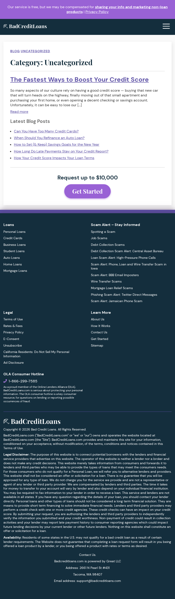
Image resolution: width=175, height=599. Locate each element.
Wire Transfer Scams (106, 281)
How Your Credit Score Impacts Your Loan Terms (54, 158)
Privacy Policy (97, 11)
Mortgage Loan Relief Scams (112, 288)
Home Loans (12, 264)
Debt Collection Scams (108, 245)
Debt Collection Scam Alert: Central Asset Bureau (127, 251)
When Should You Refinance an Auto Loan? (49, 137)
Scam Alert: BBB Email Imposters (115, 275)
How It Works (100, 326)
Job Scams (99, 238)
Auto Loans (11, 258)
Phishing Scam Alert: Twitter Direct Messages (124, 295)
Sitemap (97, 345)
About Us (97, 319)
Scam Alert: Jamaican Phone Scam (116, 301)
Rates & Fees (13, 326)
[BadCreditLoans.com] (25, 26)
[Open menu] (166, 26)
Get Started (87, 191)
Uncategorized (35, 51)
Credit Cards (12, 238)
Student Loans (14, 251)
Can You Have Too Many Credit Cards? (46, 131)
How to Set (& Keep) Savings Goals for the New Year (56, 144)
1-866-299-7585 (23, 381)
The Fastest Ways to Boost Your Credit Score (79, 79)
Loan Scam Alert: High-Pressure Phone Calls (123, 258)
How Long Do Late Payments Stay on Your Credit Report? (61, 151)
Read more (19, 111)
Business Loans (14, 245)
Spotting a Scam (103, 232)
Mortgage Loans (15, 271)
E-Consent (11, 339)
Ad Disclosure (13, 362)
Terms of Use (13, 319)
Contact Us (99, 332)
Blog (15, 51)
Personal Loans (14, 232)
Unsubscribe (12, 345)
